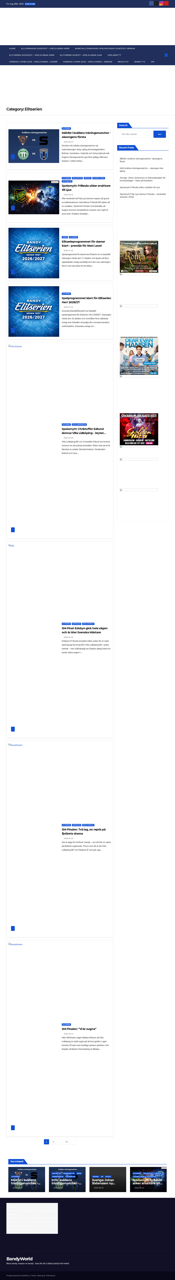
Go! (159, 134)
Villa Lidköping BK (79, 424)
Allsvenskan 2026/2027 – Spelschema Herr (45, 48)
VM (102, 1176)
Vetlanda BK (67, 181)
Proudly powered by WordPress (18, 1276)
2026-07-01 (68, 307)
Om (152, 62)
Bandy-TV (139, 62)
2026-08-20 (68, 142)
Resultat (123, 62)
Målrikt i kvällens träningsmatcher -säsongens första (24, 1183)
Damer (65, 237)
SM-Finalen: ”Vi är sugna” (79, 1029)
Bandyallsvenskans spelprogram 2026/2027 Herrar (105, 48)
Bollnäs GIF (56, 1173)
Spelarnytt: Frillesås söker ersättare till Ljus (140, 187)
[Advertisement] (87, 84)
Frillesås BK (77, 178)
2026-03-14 (68, 637)
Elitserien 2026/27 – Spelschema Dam (81, 55)
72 (66, 1142)
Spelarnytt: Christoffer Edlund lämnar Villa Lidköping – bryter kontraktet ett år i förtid (83, 433)
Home (12, 48)
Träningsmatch (57, 1176)
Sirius (79, 1173)
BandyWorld (87, 24)
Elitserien (66, 128)
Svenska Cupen (98, 178)
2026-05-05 (68, 438)
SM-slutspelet (88, 623)
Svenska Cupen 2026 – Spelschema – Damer (33, 62)
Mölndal (87, 178)
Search (123, 125)
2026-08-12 (68, 195)
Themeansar (50, 1276)
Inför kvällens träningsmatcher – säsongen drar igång (67, 1183)
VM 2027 (108, 1176)
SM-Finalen (76, 623)
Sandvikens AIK (68, 1173)
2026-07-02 (68, 251)
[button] (162, 55)
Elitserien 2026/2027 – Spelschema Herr (31, 55)
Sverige (96, 1176)
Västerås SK (70, 1176)
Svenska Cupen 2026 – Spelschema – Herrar (87, 62)
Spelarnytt (114, 55)
